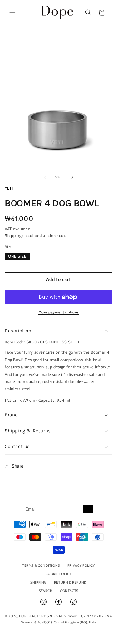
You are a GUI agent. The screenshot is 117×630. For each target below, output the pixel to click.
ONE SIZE (17, 256)
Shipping (13, 235)
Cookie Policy (59, 574)
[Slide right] (72, 177)
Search (46, 591)
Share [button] (17, 466)
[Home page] (58, 12)
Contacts (69, 591)
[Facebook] (58, 604)
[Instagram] (44, 604)
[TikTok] (73, 604)
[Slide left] (45, 177)
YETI (9, 188)
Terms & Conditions (41, 565)
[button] (12, 12)
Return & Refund (70, 582)
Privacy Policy (81, 565)
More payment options (58, 312)
